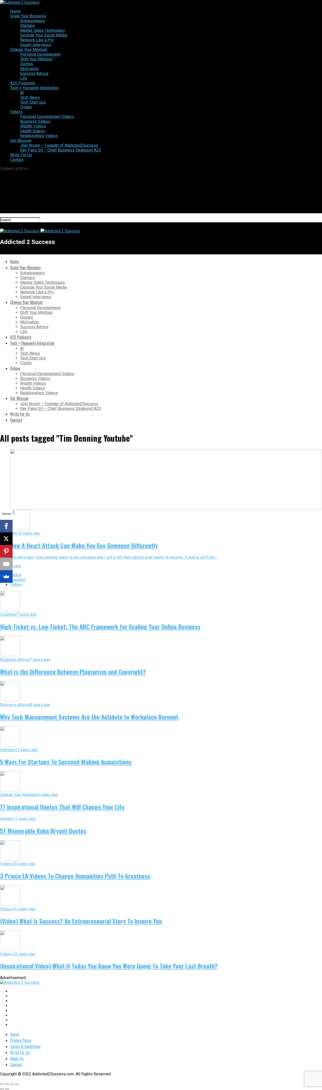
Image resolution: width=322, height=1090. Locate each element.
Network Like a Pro (37, 40)
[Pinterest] (6, 551)
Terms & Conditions (25, 1046)
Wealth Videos (33, 126)
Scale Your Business (28, 16)
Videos (16, 111)
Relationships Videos (39, 135)
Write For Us (21, 155)
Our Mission (20, 140)
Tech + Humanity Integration (34, 87)
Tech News (30, 97)
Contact (16, 159)
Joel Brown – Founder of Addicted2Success (59, 145)
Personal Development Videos (47, 116)
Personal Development (40, 54)
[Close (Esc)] (2, 1084)
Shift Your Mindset (36, 59)
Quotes (26, 64)
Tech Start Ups (33, 102)
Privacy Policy (20, 1040)
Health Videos (32, 131)
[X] (6, 538)
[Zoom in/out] (17, 1084)
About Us (17, 1058)
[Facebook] (6, 526)
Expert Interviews (35, 44)
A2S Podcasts (22, 83)
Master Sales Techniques (42, 30)
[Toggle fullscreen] (12, 1084)
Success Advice (34, 73)
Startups (27, 25)
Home (15, 11)
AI (22, 92)
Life (23, 78)
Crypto (26, 107)
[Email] (6, 564)
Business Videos (35, 121)
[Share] (7, 1084)
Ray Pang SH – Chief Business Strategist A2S (60, 150)
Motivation (29, 68)
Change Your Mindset (28, 49)
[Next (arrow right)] (7, 1089)
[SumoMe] (6, 576)
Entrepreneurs (32, 20)
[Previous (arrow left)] (2, 1089)
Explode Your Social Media (43, 35)
